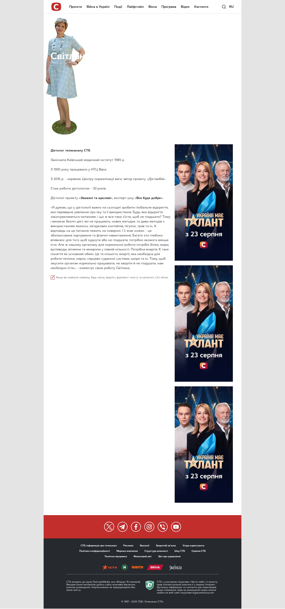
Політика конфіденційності (94, 551)
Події (118, 7)
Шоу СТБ (179, 551)
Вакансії (144, 545)
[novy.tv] (125, 567)
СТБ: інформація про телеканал (99, 545)
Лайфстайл (135, 7)
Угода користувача (193, 545)
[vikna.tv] (155, 567)
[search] (224, 7)
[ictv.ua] (109, 567)
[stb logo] (56, 7)
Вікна (153, 7)
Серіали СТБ (199, 551)
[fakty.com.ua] (137, 567)
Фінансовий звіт (143, 556)
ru (231, 7)
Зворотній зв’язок (166, 545)
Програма (169, 7)
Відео (185, 7)
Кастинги (201, 7)
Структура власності (156, 551)
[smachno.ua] (175, 567)
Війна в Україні (98, 7)
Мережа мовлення (127, 551)
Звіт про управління (169, 556)
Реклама (128, 545)
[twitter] (109, 527)
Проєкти (75, 7)
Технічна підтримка (115, 556)
